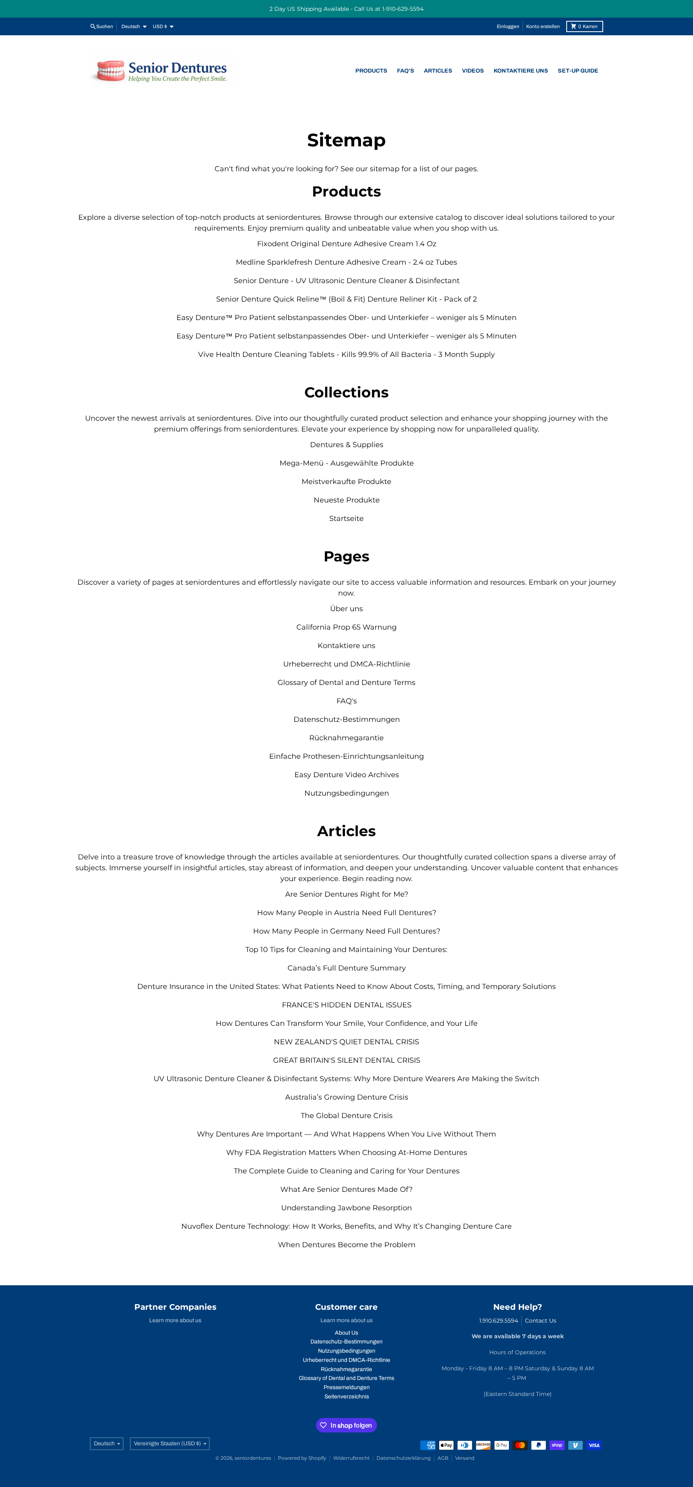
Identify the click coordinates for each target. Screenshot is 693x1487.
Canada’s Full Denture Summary (347, 968)
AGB (443, 1458)
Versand (464, 1458)
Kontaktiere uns (346, 645)
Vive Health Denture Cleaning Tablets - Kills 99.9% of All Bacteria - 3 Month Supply (346, 354)
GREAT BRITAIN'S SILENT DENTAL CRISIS (346, 1060)
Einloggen (508, 26)
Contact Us (540, 1320)
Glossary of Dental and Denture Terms (346, 682)
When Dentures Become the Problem (346, 1244)
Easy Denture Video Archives (346, 774)
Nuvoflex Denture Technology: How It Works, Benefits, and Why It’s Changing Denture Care (346, 1226)
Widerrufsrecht (351, 1458)
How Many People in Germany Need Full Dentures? (346, 931)
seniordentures (253, 1458)
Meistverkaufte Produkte (346, 481)
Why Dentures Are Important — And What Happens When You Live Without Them (346, 1134)
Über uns (346, 608)
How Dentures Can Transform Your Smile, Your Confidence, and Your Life (347, 1023)
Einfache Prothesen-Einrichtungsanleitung (346, 756)
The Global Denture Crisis (347, 1115)
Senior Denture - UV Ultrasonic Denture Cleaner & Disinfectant (347, 280)
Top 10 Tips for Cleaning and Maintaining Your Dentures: (346, 949)
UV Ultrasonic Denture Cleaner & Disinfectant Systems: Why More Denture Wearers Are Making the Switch (346, 1078)
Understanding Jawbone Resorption (346, 1207)
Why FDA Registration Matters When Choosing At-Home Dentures (346, 1152)
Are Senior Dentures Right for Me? (346, 894)
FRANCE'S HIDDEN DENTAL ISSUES (346, 1005)
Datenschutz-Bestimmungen (347, 719)
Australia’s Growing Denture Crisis (346, 1097)
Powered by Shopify (302, 1458)
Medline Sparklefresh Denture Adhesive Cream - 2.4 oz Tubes (346, 262)
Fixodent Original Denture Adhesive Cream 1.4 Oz (346, 243)
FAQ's (346, 701)
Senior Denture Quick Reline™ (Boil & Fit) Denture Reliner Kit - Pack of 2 (346, 299)
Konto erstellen (543, 26)
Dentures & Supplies (346, 444)
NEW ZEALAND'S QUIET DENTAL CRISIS (346, 1041)
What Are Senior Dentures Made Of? (346, 1189)
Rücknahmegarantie (346, 737)
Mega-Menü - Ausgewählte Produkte (347, 463)
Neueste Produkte (347, 500)
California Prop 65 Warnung (346, 627)
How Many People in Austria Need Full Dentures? (346, 912)
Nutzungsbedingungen (346, 793)
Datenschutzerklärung (404, 1458)
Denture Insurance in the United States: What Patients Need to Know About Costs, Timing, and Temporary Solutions (346, 986)
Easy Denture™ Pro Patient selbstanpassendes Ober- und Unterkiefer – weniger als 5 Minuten (346, 317)
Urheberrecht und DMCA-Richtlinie (346, 664)
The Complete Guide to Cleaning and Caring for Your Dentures (347, 1171)
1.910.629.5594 (498, 1320)
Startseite (346, 518)
